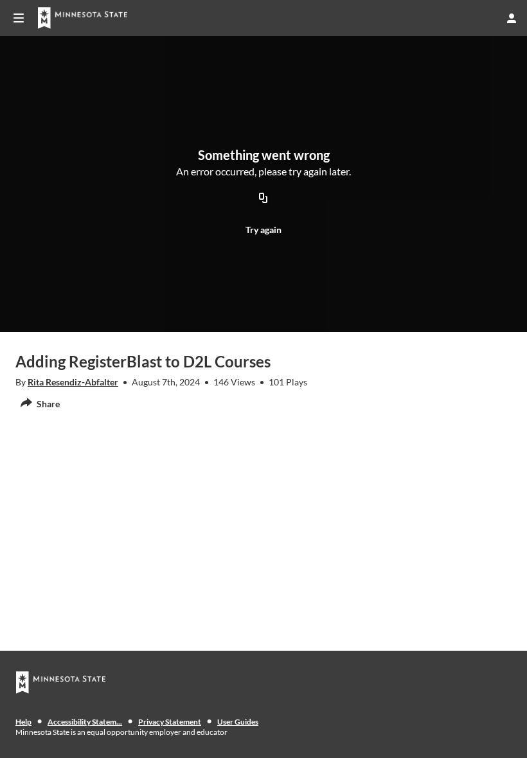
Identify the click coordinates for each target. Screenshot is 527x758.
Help (23, 722)
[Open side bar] (18, 18)
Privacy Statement (169, 722)
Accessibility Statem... (85, 722)
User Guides (237, 722)
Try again (263, 229)
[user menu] (511, 18)
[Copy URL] (263, 199)
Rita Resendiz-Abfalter (73, 381)
